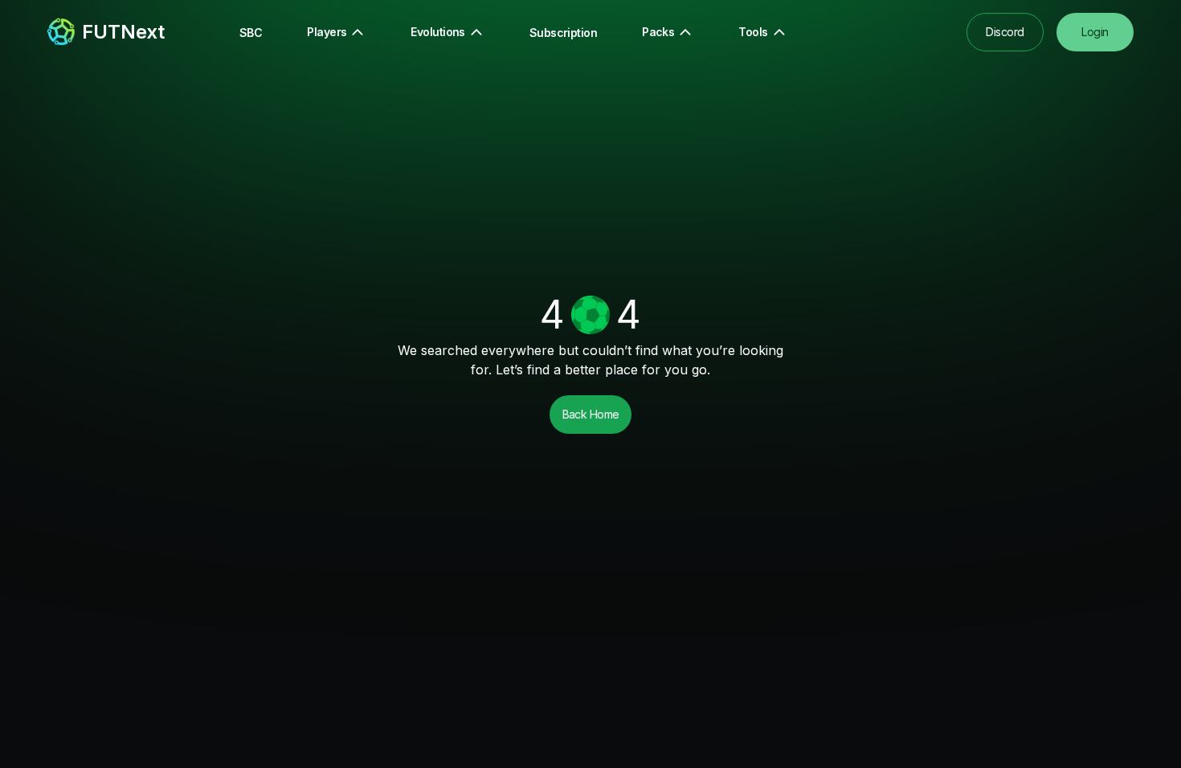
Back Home (590, 414)
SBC (250, 32)
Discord (1005, 32)
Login (1094, 32)
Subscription (563, 32)
